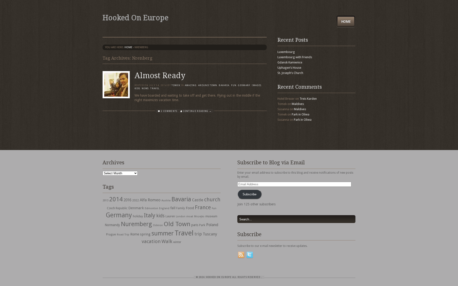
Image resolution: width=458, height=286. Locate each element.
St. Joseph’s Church (290, 73)
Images (256, 85)
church (212, 200)
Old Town (177, 224)
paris (194, 225)
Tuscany (210, 234)
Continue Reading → (197, 111)
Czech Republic (117, 208)
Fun (234, 85)
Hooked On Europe (135, 18)
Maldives (298, 104)
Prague (111, 234)
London (180, 216)
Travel (184, 233)
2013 (105, 200)
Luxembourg (286, 52)
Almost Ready (160, 75)
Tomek (176, 85)
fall (172, 208)
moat (189, 216)
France (203, 207)
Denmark (136, 208)
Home (346, 21)
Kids (137, 88)
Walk (166, 241)
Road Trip (123, 234)
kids (160, 215)
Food (190, 208)
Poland (212, 225)
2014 (116, 199)
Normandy (112, 225)
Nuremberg (136, 224)
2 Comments (169, 111)
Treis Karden (308, 98)
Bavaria (224, 85)
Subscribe (249, 194)
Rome (134, 234)
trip (198, 233)
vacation (151, 241)
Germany (244, 85)
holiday (138, 216)
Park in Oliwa (300, 114)
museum (211, 216)
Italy (149, 215)
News (145, 88)
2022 (135, 200)
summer (162, 233)
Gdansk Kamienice (289, 62)
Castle (197, 200)
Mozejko (199, 216)
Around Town (207, 85)
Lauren (170, 216)
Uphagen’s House (289, 67)
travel (155, 88)
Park (202, 225)
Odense (158, 225)
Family (180, 208)
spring (145, 234)
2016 (127, 200)
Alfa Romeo (150, 200)
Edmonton (151, 208)
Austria (166, 200)
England (164, 208)
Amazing (191, 85)
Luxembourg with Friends (294, 57)
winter (177, 242)
